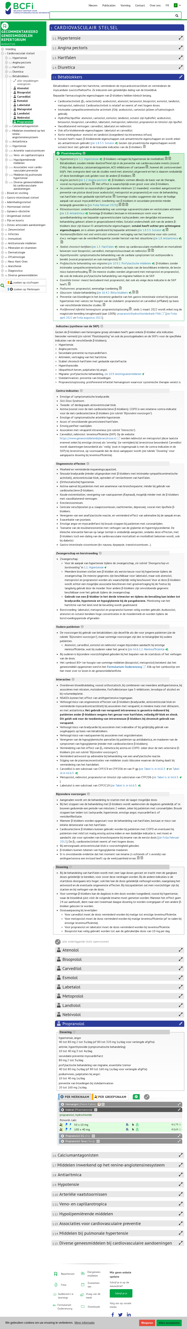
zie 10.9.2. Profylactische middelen (129, 263)
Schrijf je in (121, 1293)
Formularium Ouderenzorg (124, 667)
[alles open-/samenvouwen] (179, 1104)
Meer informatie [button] (85, 1322)
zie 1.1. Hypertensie (87, 159)
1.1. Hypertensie (94, 567)
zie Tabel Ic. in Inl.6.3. (153, 769)
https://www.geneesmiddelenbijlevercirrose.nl (88, 438)
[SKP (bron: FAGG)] (66, 1125)
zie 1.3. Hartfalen (103, 246)
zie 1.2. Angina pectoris (93, 180)
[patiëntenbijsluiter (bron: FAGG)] (70, 1125)
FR (167, 5)
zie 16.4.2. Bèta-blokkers (113, 292)
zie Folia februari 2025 (103, 205)
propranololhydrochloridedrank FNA (139, 313)
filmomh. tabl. (68, 1120)
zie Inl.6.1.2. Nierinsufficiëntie (147, 649)
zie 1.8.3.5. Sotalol (102, 143)
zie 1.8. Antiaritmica (72, 213)
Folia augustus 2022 (89, 317)
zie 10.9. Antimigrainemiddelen (122, 374)
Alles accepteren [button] (169, 1322)
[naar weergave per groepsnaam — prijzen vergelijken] (61, 1124)
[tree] (21, 162)
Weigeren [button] (147, 1322)
